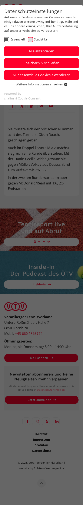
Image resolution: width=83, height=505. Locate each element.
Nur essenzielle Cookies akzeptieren (41, 75)
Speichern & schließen (41, 63)
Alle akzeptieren (41, 51)
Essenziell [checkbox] (17, 39)
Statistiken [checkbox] (41, 39)
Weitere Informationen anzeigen (40, 84)
